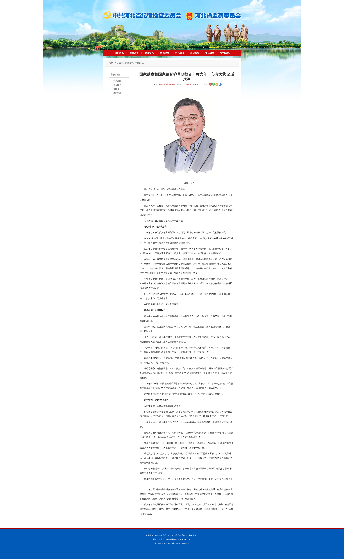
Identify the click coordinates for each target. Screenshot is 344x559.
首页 (121, 63)
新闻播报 (129, 63)
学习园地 (225, 53)
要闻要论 (139, 63)
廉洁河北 (117, 93)
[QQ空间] (216, 84)
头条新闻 (117, 81)
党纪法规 (119, 53)
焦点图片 (117, 85)
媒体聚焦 (209, 53)
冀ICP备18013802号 (163, 544)
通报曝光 (149, 53)
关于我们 (176, 544)
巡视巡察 (164, 53)
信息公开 (179, 53)
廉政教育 (194, 53)
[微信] (213, 84)
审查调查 (134, 53)
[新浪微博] (210, 84)
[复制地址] (220, 84)
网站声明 (185, 544)
